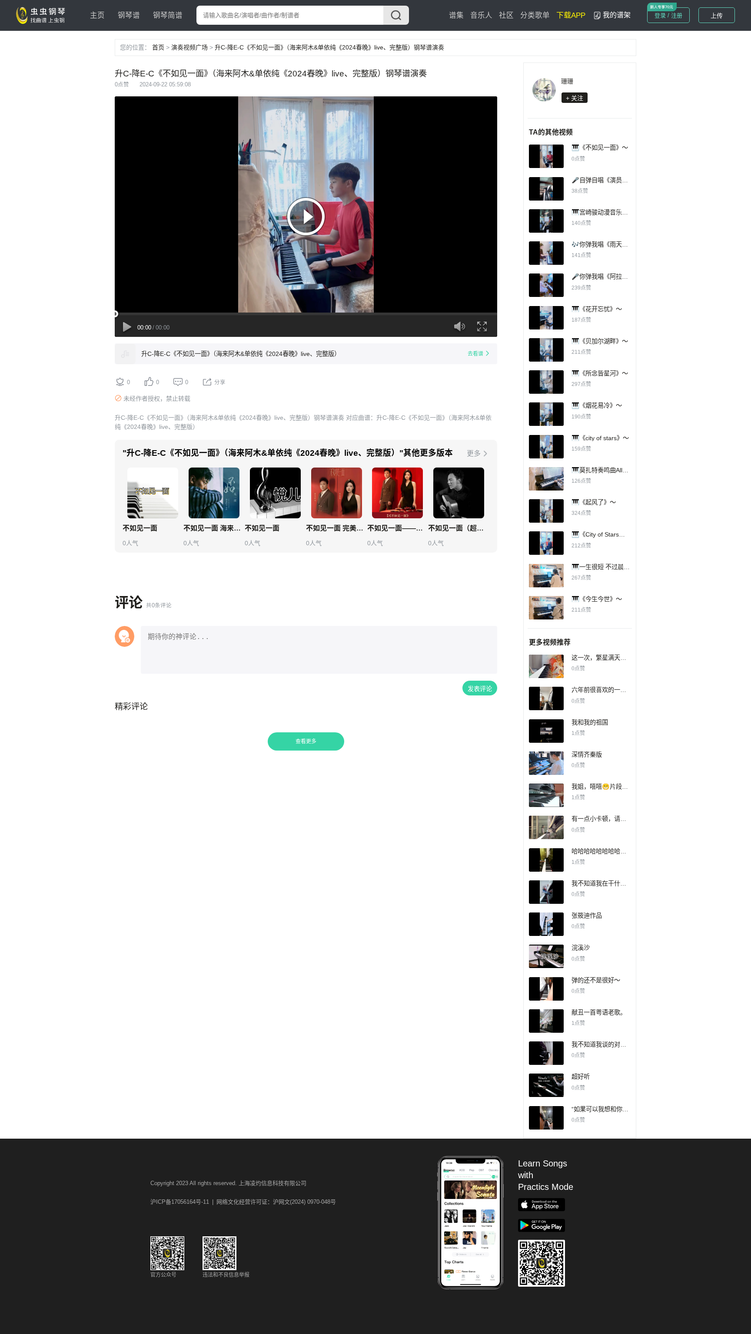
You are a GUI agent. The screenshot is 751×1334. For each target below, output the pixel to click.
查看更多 (306, 741)
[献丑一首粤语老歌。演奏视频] (546, 1021)
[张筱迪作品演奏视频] (546, 924)
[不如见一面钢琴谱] (152, 493)
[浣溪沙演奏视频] (546, 956)
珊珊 (567, 81)
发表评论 (480, 688)
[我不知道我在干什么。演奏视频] (546, 892)
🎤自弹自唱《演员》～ (603, 180)
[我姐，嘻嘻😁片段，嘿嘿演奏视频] (546, 795)
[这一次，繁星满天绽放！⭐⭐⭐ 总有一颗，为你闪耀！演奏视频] (546, 666)
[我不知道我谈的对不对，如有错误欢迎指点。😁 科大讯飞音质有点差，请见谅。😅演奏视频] (546, 1053)
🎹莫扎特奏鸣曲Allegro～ (606, 470)
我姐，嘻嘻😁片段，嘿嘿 (606, 786)
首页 (158, 47)
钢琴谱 (129, 15)
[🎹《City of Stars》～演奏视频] (546, 543)
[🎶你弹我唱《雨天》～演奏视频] (546, 253)
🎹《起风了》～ (594, 502)
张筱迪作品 (587, 915)
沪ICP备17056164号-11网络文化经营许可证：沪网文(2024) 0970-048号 (243, 1202)
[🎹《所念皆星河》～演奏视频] (546, 382)
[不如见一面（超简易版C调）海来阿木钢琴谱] (458, 493)
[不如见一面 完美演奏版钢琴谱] (336, 493)
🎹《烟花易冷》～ (597, 405)
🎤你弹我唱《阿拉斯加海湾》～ (615, 276)
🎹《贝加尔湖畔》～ (600, 341)
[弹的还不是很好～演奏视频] (546, 989)
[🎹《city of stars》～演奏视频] (546, 446)
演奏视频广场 (189, 47)
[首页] (42, 15)
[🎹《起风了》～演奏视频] (546, 511)
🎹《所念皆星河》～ (600, 373)
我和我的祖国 (590, 722)
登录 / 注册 (668, 15)
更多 (474, 453)
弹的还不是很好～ (596, 980)
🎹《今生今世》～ (597, 599)
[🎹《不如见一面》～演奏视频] (546, 156)
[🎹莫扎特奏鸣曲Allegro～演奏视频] (546, 479)
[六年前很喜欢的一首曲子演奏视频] (546, 698)
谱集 (456, 15)
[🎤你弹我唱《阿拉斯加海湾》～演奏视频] (546, 285)
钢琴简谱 (168, 15)
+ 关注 (574, 98)
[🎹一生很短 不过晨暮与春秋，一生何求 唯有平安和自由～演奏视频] (546, 575)
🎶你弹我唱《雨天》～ (603, 244)
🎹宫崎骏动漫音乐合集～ (606, 212)
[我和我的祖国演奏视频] (546, 731)
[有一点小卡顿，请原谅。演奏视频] (546, 827)
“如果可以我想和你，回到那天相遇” (619, 1109)
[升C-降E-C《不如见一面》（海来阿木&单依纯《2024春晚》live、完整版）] (125, 353)
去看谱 (475, 354)
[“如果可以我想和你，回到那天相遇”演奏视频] (546, 1118)
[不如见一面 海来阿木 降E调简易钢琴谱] (214, 493)
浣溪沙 (581, 947)
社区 (506, 15)
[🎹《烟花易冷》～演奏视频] (546, 414)
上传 (717, 15)
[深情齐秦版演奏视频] (546, 763)
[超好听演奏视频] (546, 1085)
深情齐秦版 (587, 754)
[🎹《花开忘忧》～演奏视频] (546, 317)
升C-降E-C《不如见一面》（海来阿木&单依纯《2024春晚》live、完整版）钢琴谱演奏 (329, 47)
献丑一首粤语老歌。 (599, 1012)
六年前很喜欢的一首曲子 (605, 689)
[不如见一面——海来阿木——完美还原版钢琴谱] (397, 493)
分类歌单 (535, 15)
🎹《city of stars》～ (600, 438)
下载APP (570, 15)
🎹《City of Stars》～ (601, 534)
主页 (97, 15)
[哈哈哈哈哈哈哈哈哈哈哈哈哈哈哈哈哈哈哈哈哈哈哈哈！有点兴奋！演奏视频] (546, 860)
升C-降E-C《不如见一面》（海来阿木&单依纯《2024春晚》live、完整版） (240, 353)
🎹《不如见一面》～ (600, 147)
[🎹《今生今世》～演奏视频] (546, 607)
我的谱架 (617, 15)
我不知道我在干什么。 (602, 883)
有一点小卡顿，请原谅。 (605, 818)
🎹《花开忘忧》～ (597, 309)
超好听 (581, 1076)
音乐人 (481, 15)
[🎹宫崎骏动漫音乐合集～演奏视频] (546, 221)
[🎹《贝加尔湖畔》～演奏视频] (546, 350)
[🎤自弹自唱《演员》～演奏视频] (546, 189)
